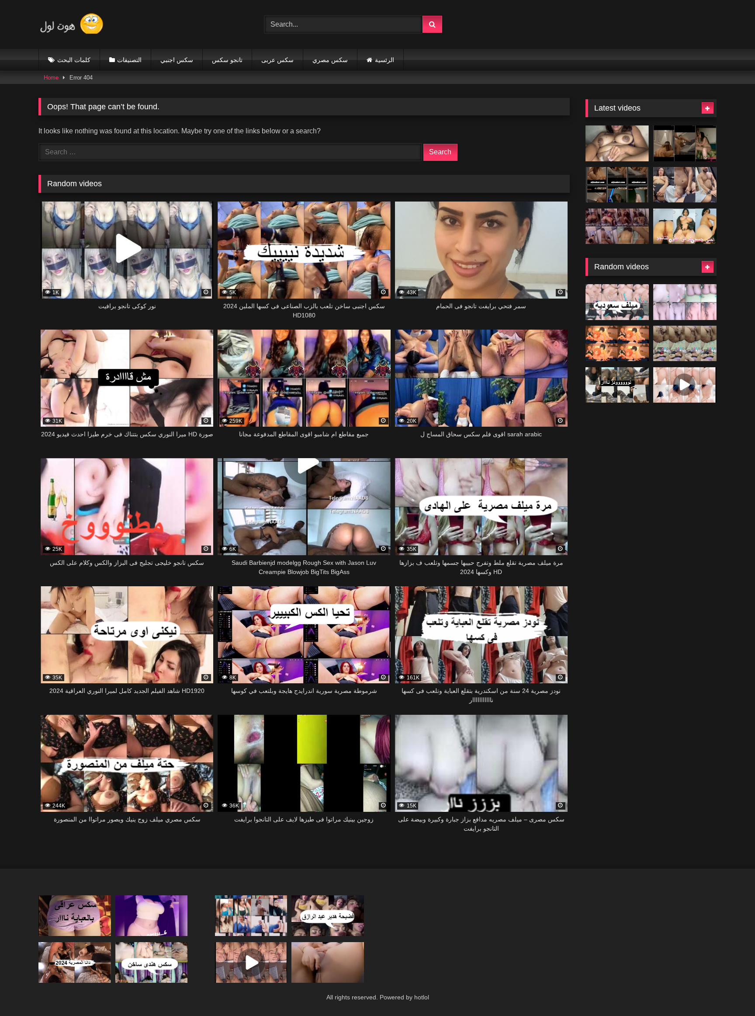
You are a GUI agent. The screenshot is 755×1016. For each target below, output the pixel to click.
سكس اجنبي (176, 59)
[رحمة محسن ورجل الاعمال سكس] (685, 143)
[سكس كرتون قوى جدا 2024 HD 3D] (617, 344)
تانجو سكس (227, 59)
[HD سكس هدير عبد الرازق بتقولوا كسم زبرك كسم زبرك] (327, 915)
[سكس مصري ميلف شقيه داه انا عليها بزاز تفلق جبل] (685, 302)
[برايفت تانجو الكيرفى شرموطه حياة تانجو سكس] (685, 226)
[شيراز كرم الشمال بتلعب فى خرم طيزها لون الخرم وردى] (251, 962)
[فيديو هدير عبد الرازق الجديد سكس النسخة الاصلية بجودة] (685, 185)
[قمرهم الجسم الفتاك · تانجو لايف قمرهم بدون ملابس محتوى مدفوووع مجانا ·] (685, 385)
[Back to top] (728, 990)
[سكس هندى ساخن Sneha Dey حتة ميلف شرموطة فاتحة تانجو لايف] (151, 962)
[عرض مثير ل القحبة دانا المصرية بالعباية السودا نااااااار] (74, 962)
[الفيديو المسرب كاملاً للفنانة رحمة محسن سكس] (617, 185)
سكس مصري (330, 59)
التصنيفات (129, 59)
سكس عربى (277, 59)
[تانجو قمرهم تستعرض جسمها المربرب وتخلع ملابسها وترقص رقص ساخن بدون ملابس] (151, 915)
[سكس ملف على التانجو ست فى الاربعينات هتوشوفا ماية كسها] (685, 344)
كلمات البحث (73, 59)
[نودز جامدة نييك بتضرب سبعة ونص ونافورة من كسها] (617, 143)
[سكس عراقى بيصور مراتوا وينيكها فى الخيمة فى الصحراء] (74, 915)
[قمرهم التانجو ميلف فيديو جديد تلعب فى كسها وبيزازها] (327, 962)
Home (51, 77)
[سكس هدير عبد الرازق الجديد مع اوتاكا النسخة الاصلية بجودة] (617, 226)
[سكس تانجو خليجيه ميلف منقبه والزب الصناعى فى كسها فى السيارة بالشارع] (617, 302)
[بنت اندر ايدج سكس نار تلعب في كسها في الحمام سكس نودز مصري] (617, 385)
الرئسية (384, 59)
